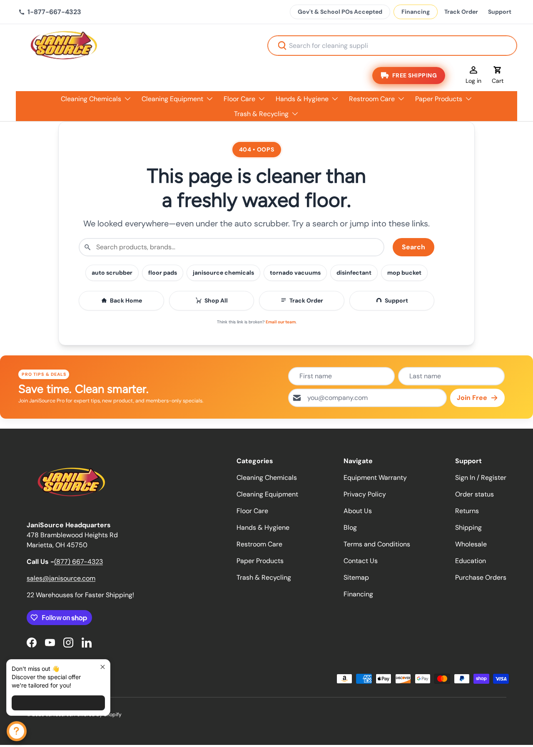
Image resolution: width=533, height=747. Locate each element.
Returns (467, 510)
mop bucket (404, 272)
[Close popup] (102, 667)
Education (470, 560)
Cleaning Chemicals (91, 98)
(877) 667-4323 (78, 561)
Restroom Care (372, 98)
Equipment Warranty (375, 477)
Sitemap (356, 577)
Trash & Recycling (261, 113)
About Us (358, 510)
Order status (474, 494)
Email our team (281, 322)
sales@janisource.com (61, 578)
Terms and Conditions (377, 544)
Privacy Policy (365, 494)
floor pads (162, 272)
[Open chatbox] (17, 731)
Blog (350, 527)
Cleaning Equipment (172, 98)
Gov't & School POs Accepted (340, 11)
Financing (415, 11)
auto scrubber (112, 272)
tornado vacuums (295, 272)
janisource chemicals (223, 272)
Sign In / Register (480, 477)
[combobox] (392, 45)
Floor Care (239, 98)
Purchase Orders (480, 577)
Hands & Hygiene (302, 98)
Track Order (461, 11)
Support (499, 11)
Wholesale (471, 544)
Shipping (468, 527)
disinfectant (353, 272)
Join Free (472, 397)
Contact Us (361, 560)
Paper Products (438, 98)
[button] (497, 75)
